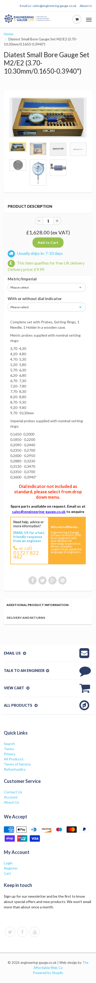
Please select (19, 287)
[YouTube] (34, 932)
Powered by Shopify (48, 973)
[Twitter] (10, 932)
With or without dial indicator (35, 298)
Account (11, 797)
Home (8, 34)
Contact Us (13, 792)
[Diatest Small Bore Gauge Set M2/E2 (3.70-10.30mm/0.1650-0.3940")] (48, 118)
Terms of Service (17, 764)
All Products (14, 759)
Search (9, 743)
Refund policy (15, 769)
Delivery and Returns (26, 618)
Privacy (9, 754)
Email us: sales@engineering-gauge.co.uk (48, 6)
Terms (9, 749)
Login (8, 863)
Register (11, 868)
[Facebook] (22, 932)
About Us (86, 6)
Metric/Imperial (22, 279)
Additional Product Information (37, 605)
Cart (7, 873)
